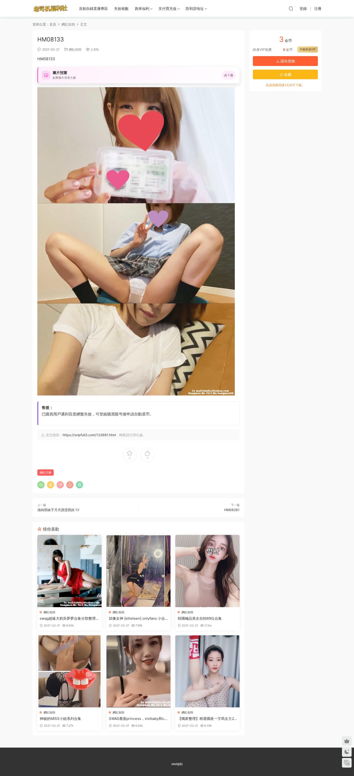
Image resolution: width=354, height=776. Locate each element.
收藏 (287, 74)
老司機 (51, 8)
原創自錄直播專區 (93, 8)
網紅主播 (45, 472)
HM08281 (232, 510)
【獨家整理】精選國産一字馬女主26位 (207, 718)
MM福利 (177, 764)
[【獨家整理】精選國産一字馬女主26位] (207, 671)
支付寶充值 (167, 8)
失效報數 (121, 8)
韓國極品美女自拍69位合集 (200, 618)
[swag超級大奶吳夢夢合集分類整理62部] (69, 571)
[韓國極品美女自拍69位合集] (207, 571)
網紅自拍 (75, 49)
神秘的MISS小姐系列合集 (60, 718)
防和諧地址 (195, 8)
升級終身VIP (308, 49)
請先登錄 (287, 61)
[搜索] (290, 8)
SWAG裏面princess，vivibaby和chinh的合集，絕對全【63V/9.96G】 (138, 718)
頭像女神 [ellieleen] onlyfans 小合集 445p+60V (137, 618)
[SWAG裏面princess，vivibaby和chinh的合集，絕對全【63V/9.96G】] (138, 671)
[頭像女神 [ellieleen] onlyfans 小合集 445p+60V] (138, 571)
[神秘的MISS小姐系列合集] (69, 671)
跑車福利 (142, 8)
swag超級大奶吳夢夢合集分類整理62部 (69, 618)
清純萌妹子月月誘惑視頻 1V (58, 510)
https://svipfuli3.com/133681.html (89, 435)
